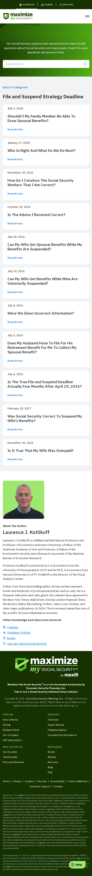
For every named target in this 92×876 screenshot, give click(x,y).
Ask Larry (53, 762)
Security (42, 781)
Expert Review (56, 724)
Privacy (17, 781)
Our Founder (10, 751)
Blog (50, 767)
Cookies (29, 781)
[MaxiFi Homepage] (12, 16)
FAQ (50, 772)
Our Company (11, 735)
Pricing (6, 724)
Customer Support (39, 786)
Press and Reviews (13, 762)
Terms (6, 781)
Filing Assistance (57, 729)
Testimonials (10, 757)
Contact (58, 786)
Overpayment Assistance (62, 735)
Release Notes (11, 729)
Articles (52, 757)
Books (51, 751)
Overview (53, 719)
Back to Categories (15, 87)
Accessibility (57, 781)
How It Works (10, 719)
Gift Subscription (12, 740)
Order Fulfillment (78, 781)
